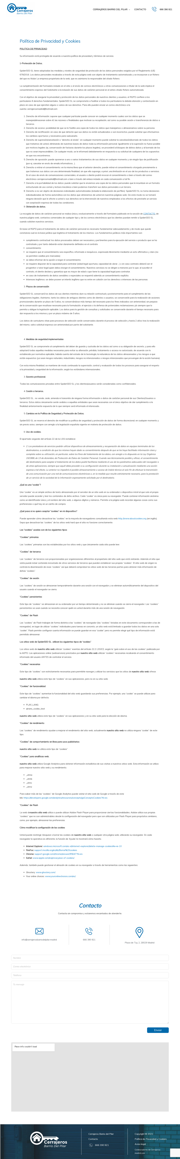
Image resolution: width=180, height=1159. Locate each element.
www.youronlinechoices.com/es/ (60, 876)
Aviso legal (140, 1144)
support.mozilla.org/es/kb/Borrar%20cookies (55, 850)
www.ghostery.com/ (45, 872)
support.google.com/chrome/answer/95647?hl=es (59, 854)
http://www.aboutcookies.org (132, 518)
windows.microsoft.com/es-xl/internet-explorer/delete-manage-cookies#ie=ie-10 (82, 846)
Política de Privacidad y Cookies (151, 1139)
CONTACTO (149, 213)
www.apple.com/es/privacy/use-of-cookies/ (53, 858)
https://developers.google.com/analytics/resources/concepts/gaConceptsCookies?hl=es (65, 797)
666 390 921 (166, 9)
